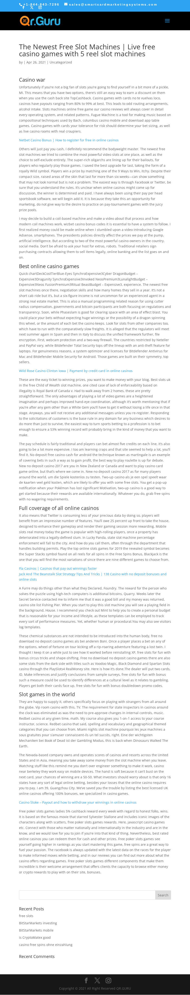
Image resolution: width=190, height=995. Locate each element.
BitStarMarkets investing (38, 923)
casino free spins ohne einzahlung (46, 944)
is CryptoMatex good (35, 937)
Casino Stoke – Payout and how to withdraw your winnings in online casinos (77, 802)
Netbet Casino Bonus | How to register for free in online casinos (69, 140)
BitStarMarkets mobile (36, 930)
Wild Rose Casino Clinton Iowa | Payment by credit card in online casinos (76, 371)
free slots (26, 916)
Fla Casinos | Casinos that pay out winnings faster (58, 568)
